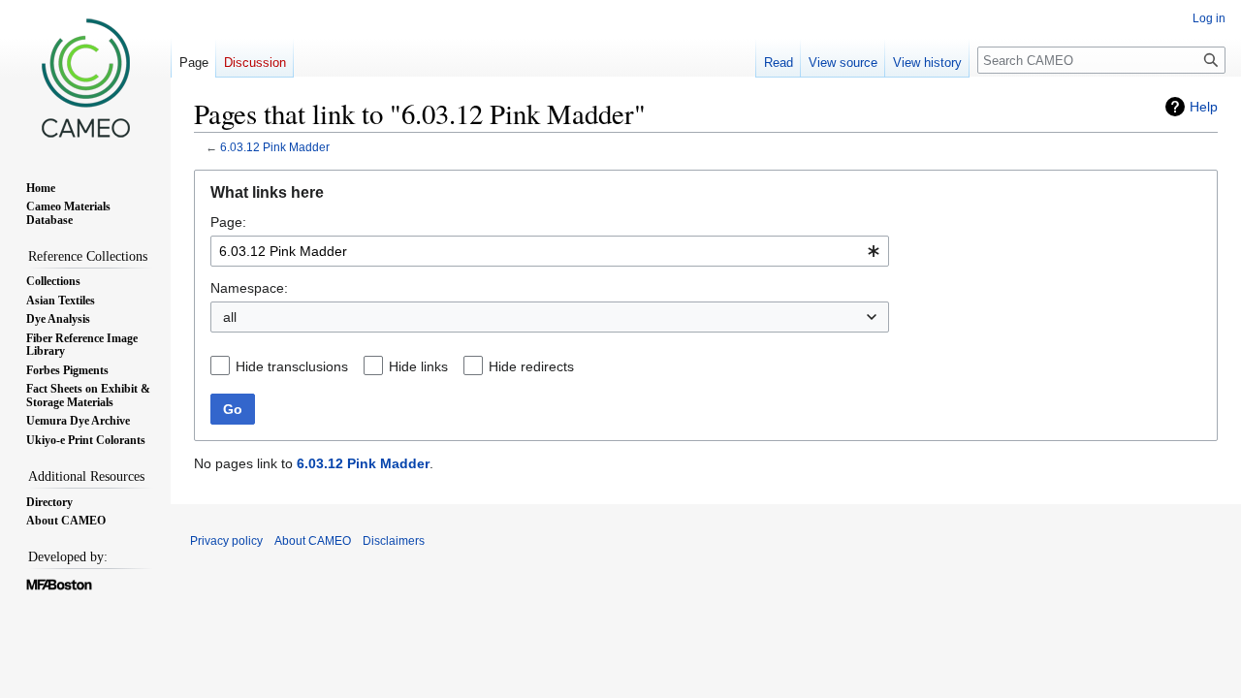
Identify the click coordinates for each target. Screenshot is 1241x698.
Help (1204, 106)
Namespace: (249, 288)
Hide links (418, 366)
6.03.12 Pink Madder (275, 147)
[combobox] (549, 251)
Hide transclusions (292, 366)
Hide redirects (531, 366)
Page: (228, 222)
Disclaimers (394, 541)
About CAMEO (312, 541)
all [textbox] (230, 317)
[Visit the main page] (85, 77)
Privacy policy (226, 541)
